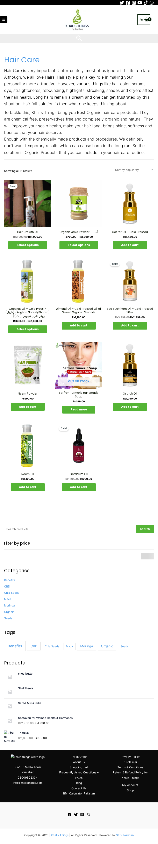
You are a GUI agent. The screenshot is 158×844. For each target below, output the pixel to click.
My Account (130, 785)
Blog (79, 783)
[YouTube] (139, 2)
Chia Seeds (11, 592)
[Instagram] (133, 2)
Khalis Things (60, 835)
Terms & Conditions (130, 767)
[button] (79, 38)
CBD (7, 586)
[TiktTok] (145, 2)
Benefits (9, 580)
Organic (9, 611)
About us (79, 762)
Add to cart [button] (130, 245)
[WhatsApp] (88, 815)
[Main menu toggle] (3, 19)
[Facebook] (127, 2)
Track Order (79, 756)
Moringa (9, 605)
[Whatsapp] (151, 2)
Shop (130, 790)
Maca (8, 599)
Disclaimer (130, 762)
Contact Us (78, 788)
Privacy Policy (130, 756)
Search (145, 529)
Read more (79, 409)
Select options (27, 245)
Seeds (8, 618)
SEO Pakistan (125, 835)
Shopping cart (79, 767)
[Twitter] (122, 2)
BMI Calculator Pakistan (79, 793)
